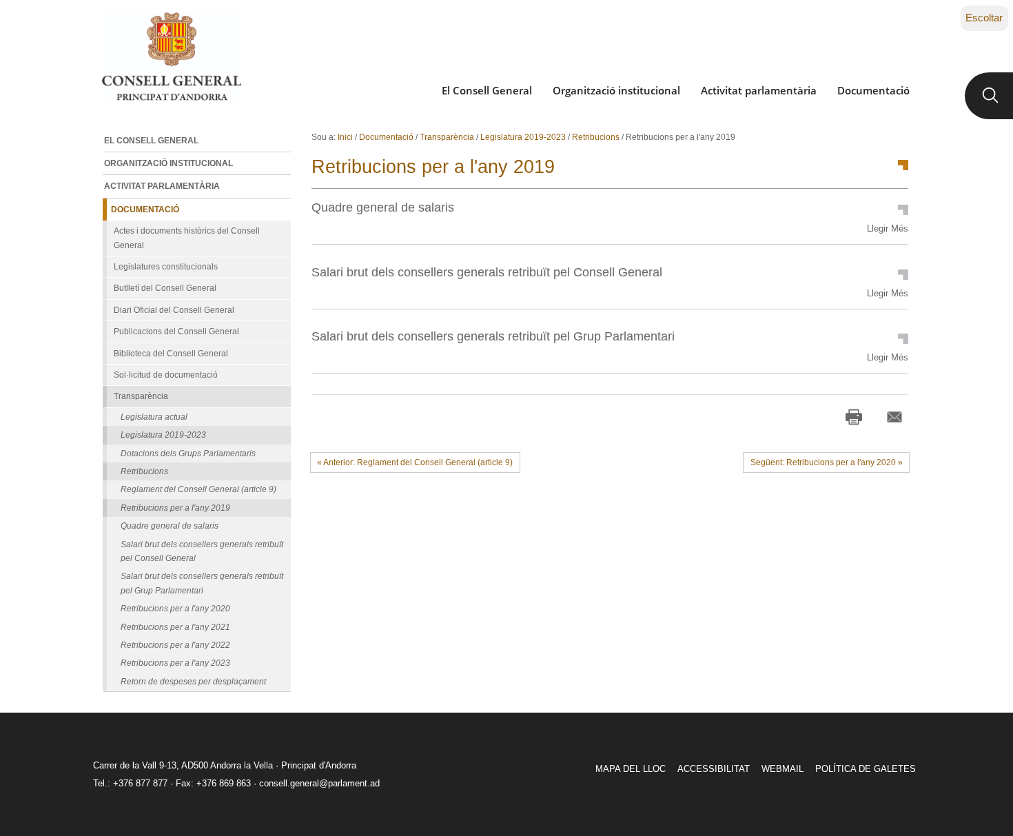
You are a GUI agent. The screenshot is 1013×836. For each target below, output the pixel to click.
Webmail (782, 769)
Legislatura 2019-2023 (523, 137)
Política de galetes (865, 769)
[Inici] (171, 56)
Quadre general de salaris (382, 207)
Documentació (873, 90)
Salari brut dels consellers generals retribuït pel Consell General (486, 272)
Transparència (447, 137)
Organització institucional (616, 90)
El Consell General (487, 90)
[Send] (894, 417)
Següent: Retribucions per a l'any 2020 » (826, 462)
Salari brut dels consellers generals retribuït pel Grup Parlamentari (493, 336)
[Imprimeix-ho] (854, 417)
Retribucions (596, 137)
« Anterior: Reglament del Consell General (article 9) (415, 462)
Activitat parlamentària (759, 90)
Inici (345, 137)
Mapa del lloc (630, 769)
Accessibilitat (713, 769)
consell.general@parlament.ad (319, 783)
